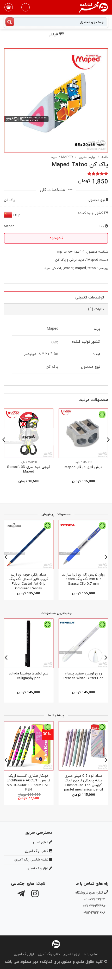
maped (80, 268)
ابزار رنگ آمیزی (24, 954)
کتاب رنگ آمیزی (49, 954)
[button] (25, 7)
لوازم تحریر (87, 157)
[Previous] (108, 450)
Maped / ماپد (62, 157)
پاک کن (57, 268)
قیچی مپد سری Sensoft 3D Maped (28, 469)
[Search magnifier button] (9, 21)
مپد (47, 268)
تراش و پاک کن (66, 260)
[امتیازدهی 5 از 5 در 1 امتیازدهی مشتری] (56, 173)
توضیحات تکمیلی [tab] (89, 297)
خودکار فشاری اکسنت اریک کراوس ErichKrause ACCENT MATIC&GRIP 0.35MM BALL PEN (29, 783)
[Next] (4, 450)
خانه (104, 157)
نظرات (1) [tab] (96, 309)
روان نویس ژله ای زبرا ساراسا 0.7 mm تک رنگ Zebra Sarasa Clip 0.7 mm (83, 579)
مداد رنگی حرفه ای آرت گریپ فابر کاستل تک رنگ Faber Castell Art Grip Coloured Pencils (28, 581)
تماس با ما (91, 954)
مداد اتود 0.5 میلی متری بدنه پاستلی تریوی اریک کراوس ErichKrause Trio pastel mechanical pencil (83, 783)
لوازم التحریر (72, 954)
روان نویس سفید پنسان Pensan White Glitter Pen (83, 675)
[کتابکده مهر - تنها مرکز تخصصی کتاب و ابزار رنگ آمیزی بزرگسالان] (56, 943)
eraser (68, 268)
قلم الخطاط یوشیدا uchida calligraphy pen (28, 675)
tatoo (92, 268)
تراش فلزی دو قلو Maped (83, 467)
